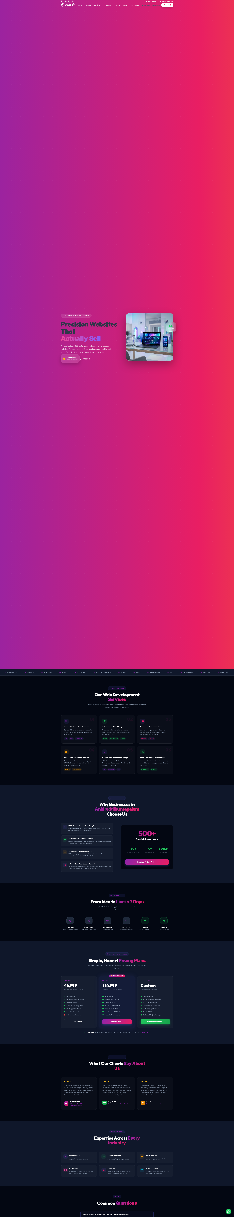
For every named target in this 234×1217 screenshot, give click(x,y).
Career (117, 5)
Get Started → (79, 1022)
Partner (125, 5)
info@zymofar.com (167, 1)
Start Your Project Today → (147, 862)
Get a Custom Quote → (155, 1021)
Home (80, 5)
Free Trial (167, 5)
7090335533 (85, 359)
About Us (88, 5)
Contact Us (135, 5)
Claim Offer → (145, 1032)
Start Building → (117, 1021)
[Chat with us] (228, 1211)
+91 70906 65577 (152, 1)
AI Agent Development (152, 5)
